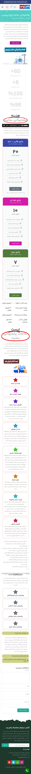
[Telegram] (13, 762)
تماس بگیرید (15, 189)
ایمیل (27, 694)
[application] (15, 125)
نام (27, 686)
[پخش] (4, 125)
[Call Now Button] (27, 770)
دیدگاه (27, 670)
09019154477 (20, 2)
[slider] (25, 125)
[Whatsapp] (18, 762)
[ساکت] (22, 125)
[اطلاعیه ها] (7, 7)
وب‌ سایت (26, 702)
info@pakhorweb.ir (9, 2)
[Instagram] (22, 762)
